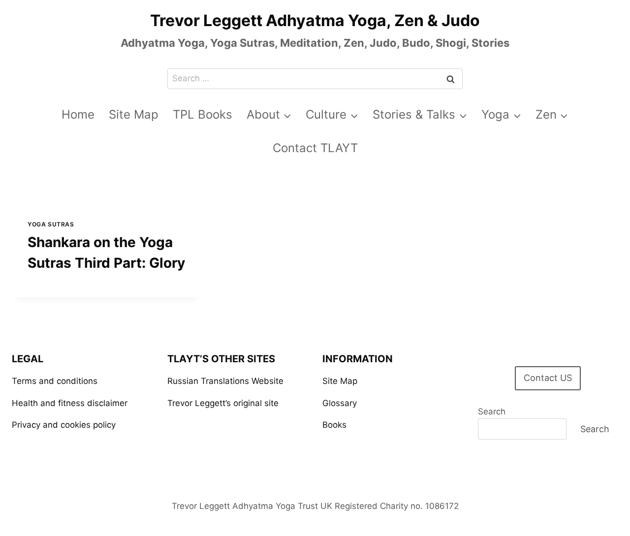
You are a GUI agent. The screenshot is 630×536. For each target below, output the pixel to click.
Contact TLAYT (315, 148)
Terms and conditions (54, 381)
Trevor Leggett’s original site (223, 403)
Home (78, 114)
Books (334, 425)
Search (491, 411)
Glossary (339, 403)
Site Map (133, 114)
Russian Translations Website (225, 381)
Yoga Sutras (51, 224)
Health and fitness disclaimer (69, 403)
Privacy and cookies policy (64, 425)
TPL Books (202, 114)
